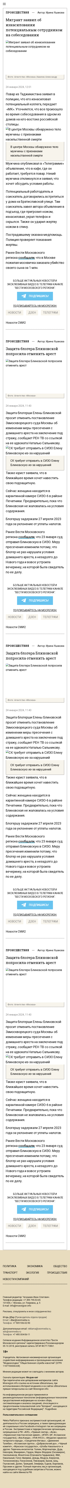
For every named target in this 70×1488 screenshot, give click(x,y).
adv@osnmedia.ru (12, 1331)
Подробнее (51, 1409)
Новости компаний (16, 1279)
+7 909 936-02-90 (21, 1323)
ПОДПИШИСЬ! (39, 296)
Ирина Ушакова (55, 12)
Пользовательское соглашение (20, 1415)
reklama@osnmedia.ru (39, 1329)
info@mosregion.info (20, 1306)
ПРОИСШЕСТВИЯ (17, 12)
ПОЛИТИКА (9, 1266)
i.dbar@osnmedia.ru (20, 1320)
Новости (14, 312)
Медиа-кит (32, 1377)
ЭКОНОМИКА (35, 1266)
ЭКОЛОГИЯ (32, 1272)
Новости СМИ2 (16, 322)
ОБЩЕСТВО (60, 1266)
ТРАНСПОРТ (10, 1272)
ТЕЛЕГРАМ (50, 312)
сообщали (26, 258)
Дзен (32, 312)
